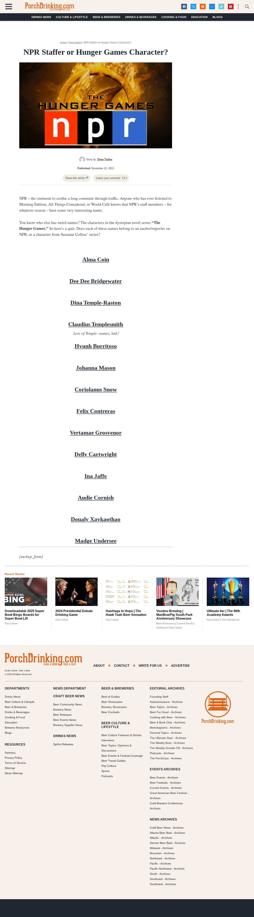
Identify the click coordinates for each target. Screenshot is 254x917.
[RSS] (203, 7)
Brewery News (62, 709)
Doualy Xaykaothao (95, 519)
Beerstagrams (158, 727)
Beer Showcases (165, 623)
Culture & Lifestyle (72, 17)
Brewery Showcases (114, 707)
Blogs (217, 17)
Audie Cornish (96, 497)
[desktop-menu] (9, 6)
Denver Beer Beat (161, 842)
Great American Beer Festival (168, 793)
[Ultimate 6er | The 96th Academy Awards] (228, 592)
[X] (193, 7)
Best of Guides (110, 696)
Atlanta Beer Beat (161, 832)
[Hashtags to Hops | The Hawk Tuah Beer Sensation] (127, 592)
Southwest (156, 884)
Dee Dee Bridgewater (95, 281)
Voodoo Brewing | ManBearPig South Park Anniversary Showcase (174, 614)
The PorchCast (159, 758)
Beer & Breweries (106, 17)
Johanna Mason (95, 368)
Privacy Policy (13, 757)
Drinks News (41, 17)
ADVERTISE (180, 665)
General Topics (159, 732)
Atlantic (154, 837)
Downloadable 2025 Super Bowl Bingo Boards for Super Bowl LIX (24, 614)
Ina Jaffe (96, 476)
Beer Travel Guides (113, 760)
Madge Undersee (95, 541)
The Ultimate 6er (231, 619)
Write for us (150, 665)
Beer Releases (62, 714)
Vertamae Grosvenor (96, 432)
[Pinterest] (231, 7)
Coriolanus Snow (96, 389)
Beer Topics (157, 707)
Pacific (154, 863)
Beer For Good (159, 712)
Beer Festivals (159, 782)
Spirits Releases (63, 744)
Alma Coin (95, 259)
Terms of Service (15, 762)
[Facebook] (184, 7)
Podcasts (107, 776)
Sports (105, 771)
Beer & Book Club (161, 722)
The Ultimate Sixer (161, 737)
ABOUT (99, 665)
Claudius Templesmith (95, 324)
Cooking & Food (173, 17)
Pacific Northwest (160, 868)
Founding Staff (159, 696)
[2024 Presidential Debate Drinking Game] (76, 592)
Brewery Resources (17, 727)
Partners (10, 752)
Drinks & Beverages (140, 17)
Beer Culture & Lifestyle (19, 701)
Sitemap (10, 768)
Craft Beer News (160, 827)
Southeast (156, 879)
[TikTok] (221, 7)
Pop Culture (75, 42)
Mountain (156, 853)
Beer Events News (64, 719)
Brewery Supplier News (67, 725)
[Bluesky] (212, 7)
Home (63, 42)
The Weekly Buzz (161, 742)
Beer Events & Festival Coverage (122, 755)
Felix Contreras (95, 411)
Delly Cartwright (95, 454)
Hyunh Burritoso (96, 346)
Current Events (185, 623)
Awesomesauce (160, 701)
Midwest (155, 848)
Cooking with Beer (161, 717)
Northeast (161, 627)
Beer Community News (67, 704)
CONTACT (122, 665)
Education (199, 17)
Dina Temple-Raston (95, 302)
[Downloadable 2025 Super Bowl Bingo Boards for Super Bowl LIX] (26, 592)
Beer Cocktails (110, 712)
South (153, 873)
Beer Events (157, 777)
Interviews (107, 740)
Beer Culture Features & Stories (121, 735)
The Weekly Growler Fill (165, 748)
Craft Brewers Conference (166, 803)
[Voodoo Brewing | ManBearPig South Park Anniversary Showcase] (177, 592)
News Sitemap (14, 773)
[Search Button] (245, 7)
